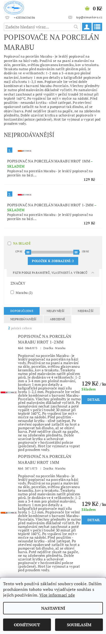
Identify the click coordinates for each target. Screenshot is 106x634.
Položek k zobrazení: (53, 261)
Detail (93, 399)
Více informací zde (57, 595)
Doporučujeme (21, 311)
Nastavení (53, 608)
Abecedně (57, 319)
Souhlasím (79, 625)
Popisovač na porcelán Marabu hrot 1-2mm (45, 339)
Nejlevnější (56, 311)
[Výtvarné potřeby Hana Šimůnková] (14, 6)
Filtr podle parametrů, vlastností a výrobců (50, 273)
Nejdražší (85, 311)
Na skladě (22, 243)
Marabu (24, 292)
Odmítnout (27, 625)
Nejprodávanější (23, 319)
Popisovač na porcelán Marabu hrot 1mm (45, 459)
